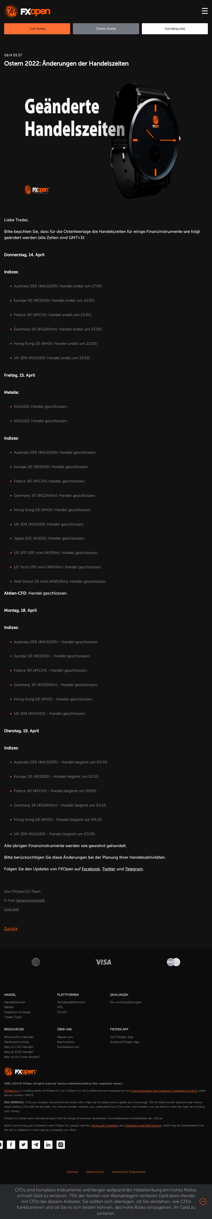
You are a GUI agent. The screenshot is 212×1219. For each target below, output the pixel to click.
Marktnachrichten (16, 1042)
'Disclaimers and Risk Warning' (143, 1125)
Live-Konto (37, 29)
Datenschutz (95, 1172)
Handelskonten (14, 1002)
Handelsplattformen (71, 1002)
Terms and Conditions (104, 1125)
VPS (60, 1007)
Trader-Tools (13, 1017)
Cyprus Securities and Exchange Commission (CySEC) (163, 1090)
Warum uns (65, 1037)
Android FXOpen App (124, 1042)
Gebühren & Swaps (17, 1012)
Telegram (134, 868)
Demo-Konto (106, 29)
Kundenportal (175, 29)
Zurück (11, 928)
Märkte (9, 1007)
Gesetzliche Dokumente (128, 1172)
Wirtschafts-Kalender (19, 1037)
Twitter (108, 868)
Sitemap (72, 1172)
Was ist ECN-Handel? (19, 1052)
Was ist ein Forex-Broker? (22, 1057)
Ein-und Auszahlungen (126, 1002)
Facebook (91, 868)
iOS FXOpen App (121, 1037)
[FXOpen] (28, 11)
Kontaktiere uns (68, 1047)
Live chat (11, 909)
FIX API (62, 1012)
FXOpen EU (11, 1090)
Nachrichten (66, 1042)
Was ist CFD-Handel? (19, 1047)
